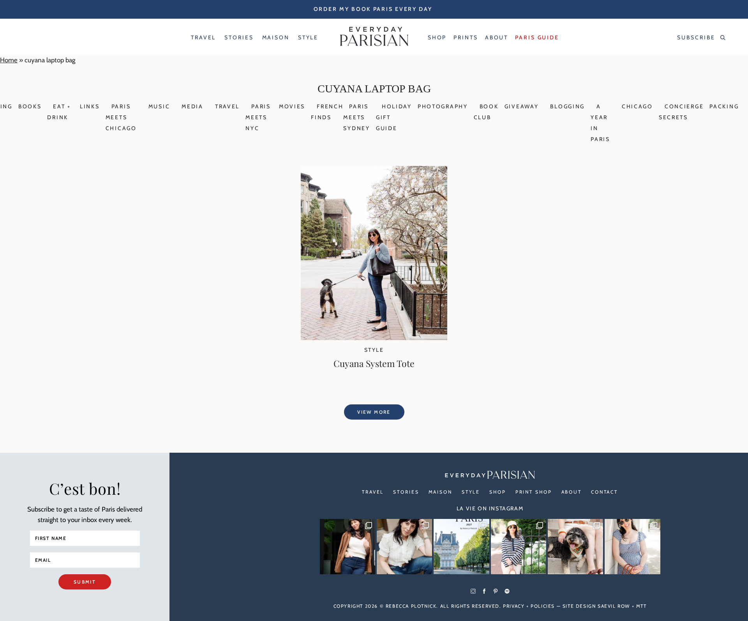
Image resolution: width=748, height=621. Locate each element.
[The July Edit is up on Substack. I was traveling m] (632, 546)
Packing (724, 106)
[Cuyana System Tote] (374, 338)
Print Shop (533, 492)
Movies (292, 106)
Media (192, 106)
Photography (443, 106)
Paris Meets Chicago (121, 117)
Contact (604, 492)
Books (30, 106)
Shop (497, 492)
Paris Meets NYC (258, 117)
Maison (440, 492)
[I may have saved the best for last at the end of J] (575, 546)
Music (159, 106)
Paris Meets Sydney (356, 117)
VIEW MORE (374, 412)
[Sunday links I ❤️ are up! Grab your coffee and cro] (518, 546)
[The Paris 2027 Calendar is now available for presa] (461, 546)
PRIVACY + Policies (529, 606)
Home (9, 60)
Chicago (637, 106)
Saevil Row (614, 606)
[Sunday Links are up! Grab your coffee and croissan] (404, 546)
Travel (227, 106)
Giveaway (522, 106)
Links (90, 106)
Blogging (567, 106)
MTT (641, 606)
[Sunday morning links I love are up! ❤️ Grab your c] (347, 546)
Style (374, 349)
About (571, 492)
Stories (406, 492)
